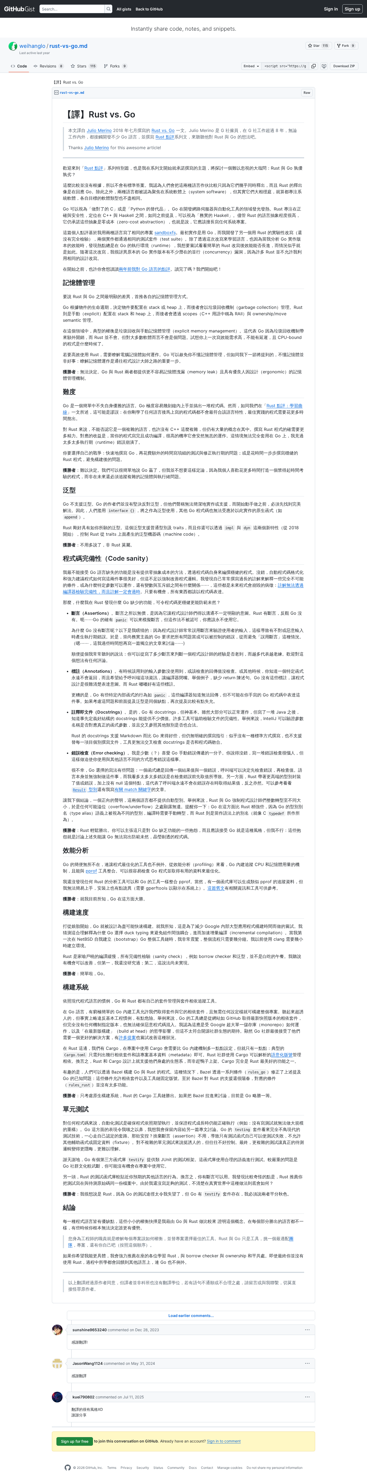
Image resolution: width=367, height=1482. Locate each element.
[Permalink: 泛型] (59, 490)
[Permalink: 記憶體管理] (59, 282)
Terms (111, 1468)
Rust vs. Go (163, 130)
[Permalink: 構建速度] (59, 912)
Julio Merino (99, 130)
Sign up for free (74, 1441)
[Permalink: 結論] (59, 1207)
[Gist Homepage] (19, 9)
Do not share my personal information (275, 1468)
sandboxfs (165, 232)
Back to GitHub (149, 9)
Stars (86, 66)
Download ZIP (344, 66)
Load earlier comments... (191, 1315)
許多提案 (127, 1037)
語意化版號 (282, 1054)
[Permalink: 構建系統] (59, 987)
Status (158, 1468)
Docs (193, 1468)
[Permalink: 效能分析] (59, 850)
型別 (85, 789)
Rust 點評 (165, 136)
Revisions (51, 66)
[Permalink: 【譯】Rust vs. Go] (59, 114)
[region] (183, 700)
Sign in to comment (224, 1441)
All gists (124, 9)
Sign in (331, 9)
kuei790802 (84, 1397)
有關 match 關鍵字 (132, 789)
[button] (313, 66)
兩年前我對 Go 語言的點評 (144, 269)
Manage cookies (229, 1468)
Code (22, 66)
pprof (91, 871)
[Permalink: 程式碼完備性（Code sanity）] (59, 558)
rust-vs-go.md (68, 46)
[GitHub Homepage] (67, 1467)
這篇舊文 (216, 888)
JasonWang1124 (88, 1363)
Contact (207, 1468)
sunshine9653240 (90, 1329)
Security (142, 1468)
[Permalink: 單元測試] (59, 1109)
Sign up (352, 9)
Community (176, 1468)
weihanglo (32, 46)
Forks (118, 66)
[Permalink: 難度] (59, 391)
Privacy (126, 1468)
